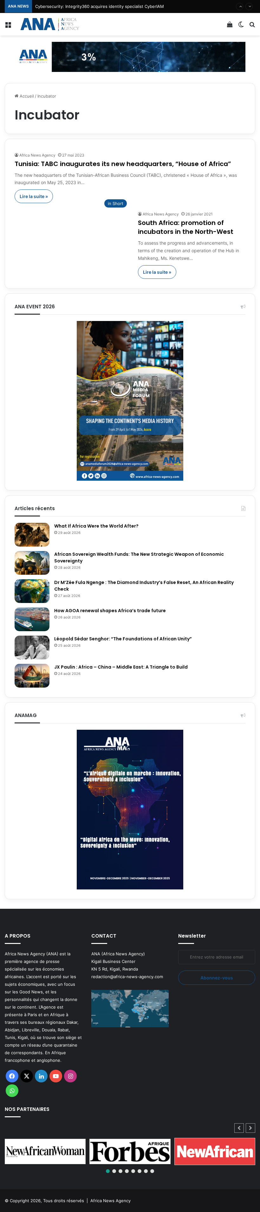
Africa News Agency (37, 155)
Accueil (26, 96)
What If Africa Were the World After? (96, 526)
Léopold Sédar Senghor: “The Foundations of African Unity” (123, 639)
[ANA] (49, 24)
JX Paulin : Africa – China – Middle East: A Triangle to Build (121, 667)
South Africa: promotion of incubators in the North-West (185, 227)
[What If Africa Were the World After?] (32, 535)
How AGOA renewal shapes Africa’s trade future (110, 610)
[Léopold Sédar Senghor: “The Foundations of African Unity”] (32, 647)
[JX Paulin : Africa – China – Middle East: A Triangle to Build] (32, 676)
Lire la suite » (34, 196)
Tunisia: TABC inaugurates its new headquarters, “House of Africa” (123, 163)
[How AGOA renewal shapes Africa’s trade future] (32, 619)
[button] (250, 1128)
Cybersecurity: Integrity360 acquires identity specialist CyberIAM (99, 6)
